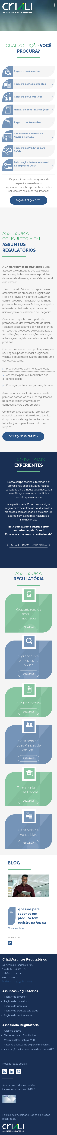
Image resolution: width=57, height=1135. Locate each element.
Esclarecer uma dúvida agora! (28, 545)
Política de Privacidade (15, 1114)
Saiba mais (28, 627)
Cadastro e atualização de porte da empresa (27, 1044)
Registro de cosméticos (16, 1001)
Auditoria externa (12, 1030)
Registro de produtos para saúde (21, 1010)
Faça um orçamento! (28, 200)
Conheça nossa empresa (23, 436)
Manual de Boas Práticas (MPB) (19, 1040)
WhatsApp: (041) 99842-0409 (17, 981)
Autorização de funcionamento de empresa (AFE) (29, 1049)
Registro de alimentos (15, 996)
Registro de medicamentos (18, 1015)
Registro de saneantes (15, 1006)
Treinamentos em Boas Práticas (20, 1035)
